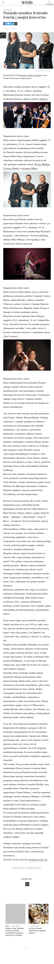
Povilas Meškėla (42, 164)
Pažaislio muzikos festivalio (30, 75)
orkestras (43, 98)
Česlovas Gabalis (11, 168)
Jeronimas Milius (29, 168)
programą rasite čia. (38, 859)
